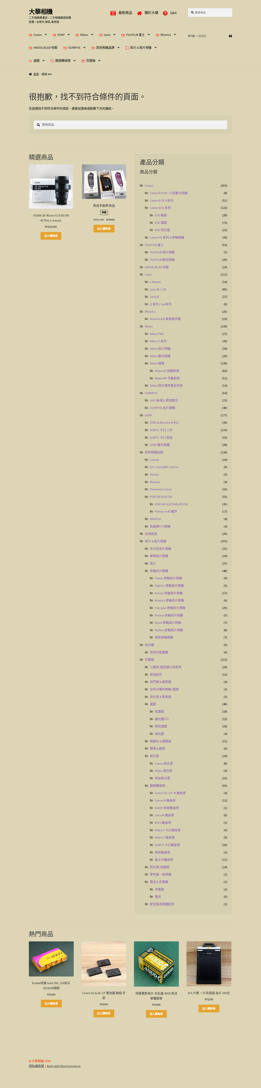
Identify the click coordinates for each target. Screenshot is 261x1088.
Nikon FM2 (157, 334)
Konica (154, 474)
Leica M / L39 (158, 289)
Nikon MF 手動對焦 (167, 378)
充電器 (159, 889)
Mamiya (155, 482)
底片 (153, 563)
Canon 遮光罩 (164, 763)
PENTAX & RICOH (161, 497)
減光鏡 (159, 734)
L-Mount (155, 282)
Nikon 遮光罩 (163, 771)
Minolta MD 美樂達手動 (165, 319)
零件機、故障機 (160, 874)
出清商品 (151, 534)
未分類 (149, 645)
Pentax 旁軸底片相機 (169, 615)
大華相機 (41, 12)
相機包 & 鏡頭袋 (160, 741)
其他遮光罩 (162, 778)
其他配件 (156, 674)
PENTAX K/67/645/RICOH (171, 504)
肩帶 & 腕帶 (157, 748)
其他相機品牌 (105, 47)
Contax (154, 460)
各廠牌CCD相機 (160, 526)
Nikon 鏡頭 (157, 363)
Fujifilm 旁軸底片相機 (169, 585)
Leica (107, 34)
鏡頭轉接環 (63, 60)
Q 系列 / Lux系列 (160, 304)
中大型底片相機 (160, 549)
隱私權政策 (36, 1066)
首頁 (36, 74)
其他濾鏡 (161, 726)
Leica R (154, 297)
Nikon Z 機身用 (165, 837)
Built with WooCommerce (64, 1066)
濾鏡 (36, 60)
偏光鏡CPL (162, 719)
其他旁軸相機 (164, 637)
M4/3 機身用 (163, 823)
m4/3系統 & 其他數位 (164, 400)
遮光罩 (154, 756)
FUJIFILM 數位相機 (162, 260)
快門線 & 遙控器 (160, 682)
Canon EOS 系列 (160, 208)
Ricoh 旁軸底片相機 (168, 622)
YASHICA (155, 519)
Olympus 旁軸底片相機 (170, 608)
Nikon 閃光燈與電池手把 (166, 385)
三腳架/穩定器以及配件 (166, 667)
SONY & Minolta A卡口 (164, 422)
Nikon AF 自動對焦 (167, 371)
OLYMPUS (74, 47)
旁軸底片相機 (159, 571)
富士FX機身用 (164, 860)
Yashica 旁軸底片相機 (169, 630)
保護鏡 (159, 711)
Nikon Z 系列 (158, 341)
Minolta (165, 34)
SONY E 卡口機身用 (167, 845)
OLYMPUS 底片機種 (162, 408)
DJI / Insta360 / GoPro (164, 467)
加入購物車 (51, 235)
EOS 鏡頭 (161, 223)
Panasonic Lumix (161, 489)
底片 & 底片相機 (141, 47)
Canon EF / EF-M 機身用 (170, 793)
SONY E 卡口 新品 (161, 437)
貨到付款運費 (159, 652)
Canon (37, 34)
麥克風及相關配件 (162, 904)
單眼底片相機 (159, 556)
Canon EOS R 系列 (161, 200)
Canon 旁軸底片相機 (168, 578)
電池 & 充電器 (159, 882)
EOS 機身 (161, 215)
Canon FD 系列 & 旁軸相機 (167, 237)
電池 (158, 896)
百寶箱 (90, 60)
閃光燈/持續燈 (159, 867)
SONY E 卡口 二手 (161, 430)
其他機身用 (162, 852)
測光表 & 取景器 (160, 697)
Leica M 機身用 (164, 815)
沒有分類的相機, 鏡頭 (164, 689)
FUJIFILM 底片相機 (162, 252)
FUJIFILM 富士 (135, 34)
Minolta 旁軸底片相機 (169, 600)
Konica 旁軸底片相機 (169, 593)
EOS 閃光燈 (162, 230)
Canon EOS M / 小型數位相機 (169, 193)
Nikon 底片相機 (160, 348)
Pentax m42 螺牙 (166, 511)
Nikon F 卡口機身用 (168, 830)
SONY (61, 34)
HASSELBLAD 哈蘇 (45, 47)
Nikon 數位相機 (160, 356)
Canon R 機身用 (165, 800)
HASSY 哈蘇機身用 (167, 808)
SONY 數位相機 (160, 445)
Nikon (84, 34)
